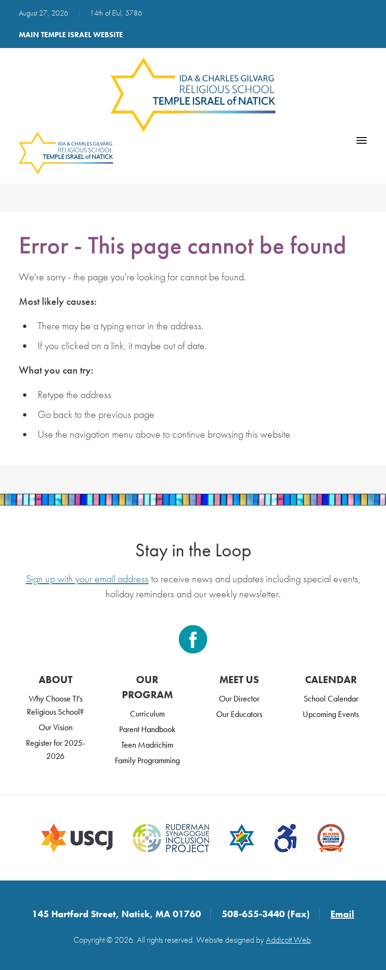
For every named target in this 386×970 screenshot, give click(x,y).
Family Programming (147, 760)
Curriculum (147, 713)
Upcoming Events (331, 714)
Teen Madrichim (147, 744)
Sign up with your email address (87, 579)
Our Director (239, 698)
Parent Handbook (147, 729)
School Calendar (331, 698)
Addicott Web (288, 939)
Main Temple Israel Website (71, 35)
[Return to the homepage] (193, 94)
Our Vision (55, 727)
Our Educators (239, 714)
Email (342, 914)
